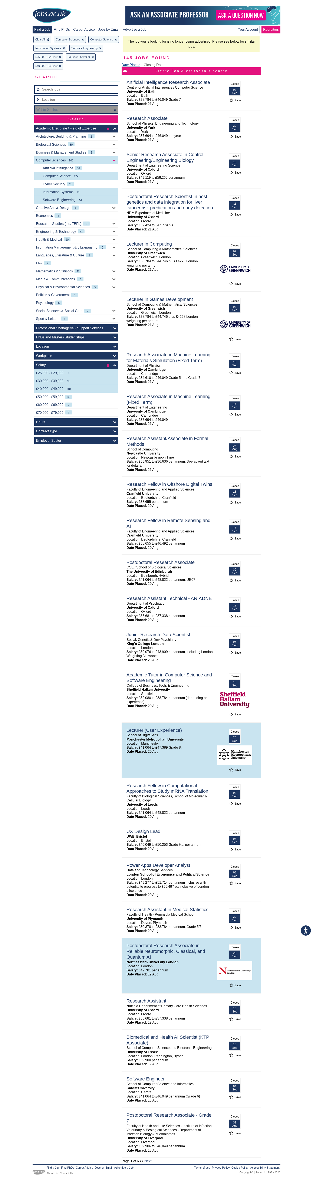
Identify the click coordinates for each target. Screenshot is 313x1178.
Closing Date (154, 65)
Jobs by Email (108, 29)
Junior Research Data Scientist (158, 634)
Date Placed (131, 65)
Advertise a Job (134, 29)
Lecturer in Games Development (159, 299)
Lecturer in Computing (149, 244)
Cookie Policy (239, 1167)
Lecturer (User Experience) (154, 730)
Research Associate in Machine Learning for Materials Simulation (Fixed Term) (168, 357)
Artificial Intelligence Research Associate (168, 82)
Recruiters (271, 29)
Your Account (248, 29)
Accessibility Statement (265, 1167)
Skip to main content (17, 4)
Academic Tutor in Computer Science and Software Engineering (169, 677)
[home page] (52, 15)
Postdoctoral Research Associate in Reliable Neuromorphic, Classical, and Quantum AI (165, 951)
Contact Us (66, 1173)
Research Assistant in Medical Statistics (167, 909)
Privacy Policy (221, 1167)
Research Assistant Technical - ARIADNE (169, 598)
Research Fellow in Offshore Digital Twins (169, 484)
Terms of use (202, 1167)
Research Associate (147, 118)
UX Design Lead (143, 831)
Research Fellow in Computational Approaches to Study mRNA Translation (167, 788)
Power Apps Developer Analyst (158, 865)
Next (147, 1161)
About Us (52, 1173)
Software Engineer (145, 1079)
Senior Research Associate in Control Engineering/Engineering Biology (164, 157)
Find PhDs (62, 29)
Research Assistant (146, 1001)
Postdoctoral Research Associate (160, 562)
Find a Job (42, 29)
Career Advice (84, 29)
